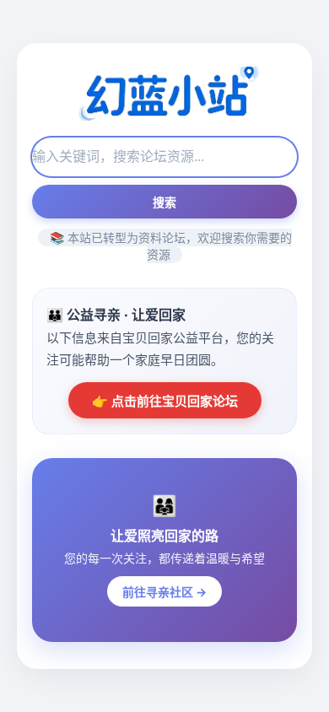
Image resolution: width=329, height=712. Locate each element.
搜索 (164, 202)
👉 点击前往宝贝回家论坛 (165, 401)
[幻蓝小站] (164, 95)
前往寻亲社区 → (164, 592)
